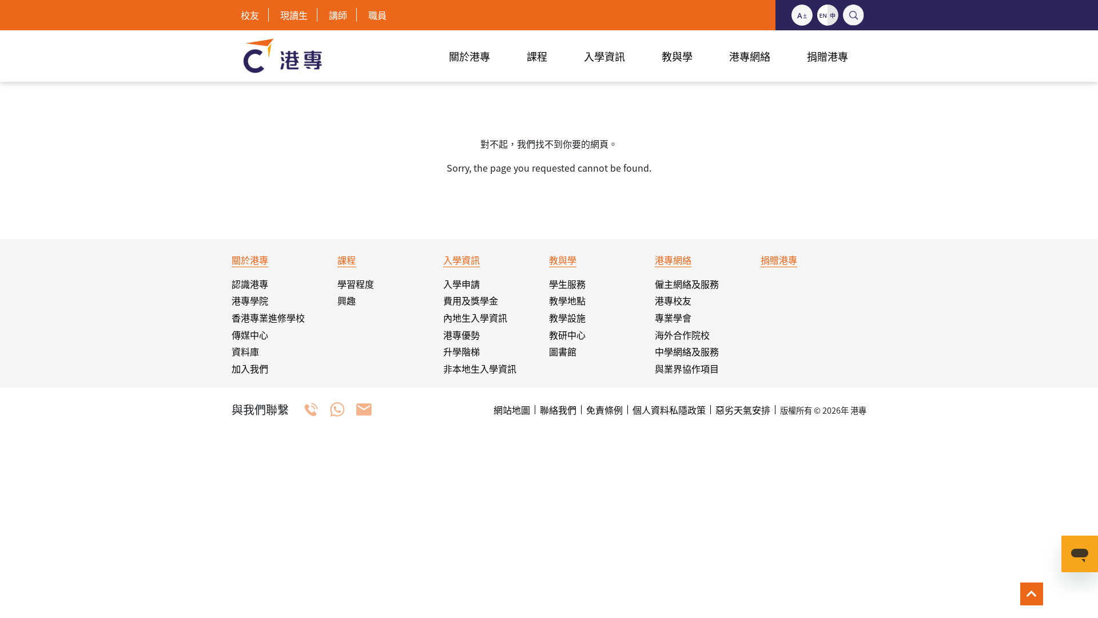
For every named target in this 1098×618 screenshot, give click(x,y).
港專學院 (250, 300)
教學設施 (567, 317)
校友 (250, 15)
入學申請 (461, 284)
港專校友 (673, 300)
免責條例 (604, 409)
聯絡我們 (558, 409)
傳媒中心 (250, 335)
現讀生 (294, 15)
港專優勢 (461, 335)
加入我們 (250, 368)
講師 (338, 15)
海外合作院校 (682, 335)
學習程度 (355, 284)
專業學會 (673, 317)
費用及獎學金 (470, 300)
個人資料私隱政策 (669, 409)
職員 (377, 15)
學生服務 (567, 284)
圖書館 (562, 351)
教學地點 (567, 300)
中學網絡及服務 (687, 351)
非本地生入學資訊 (479, 368)
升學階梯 (461, 351)
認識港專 (250, 284)
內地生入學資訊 (475, 317)
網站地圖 (512, 409)
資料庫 (245, 351)
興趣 (346, 300)
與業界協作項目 (687, 368)
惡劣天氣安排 (742, 409)
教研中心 (567, 335)
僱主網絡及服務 (687, 284)
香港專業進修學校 (268, 317)
